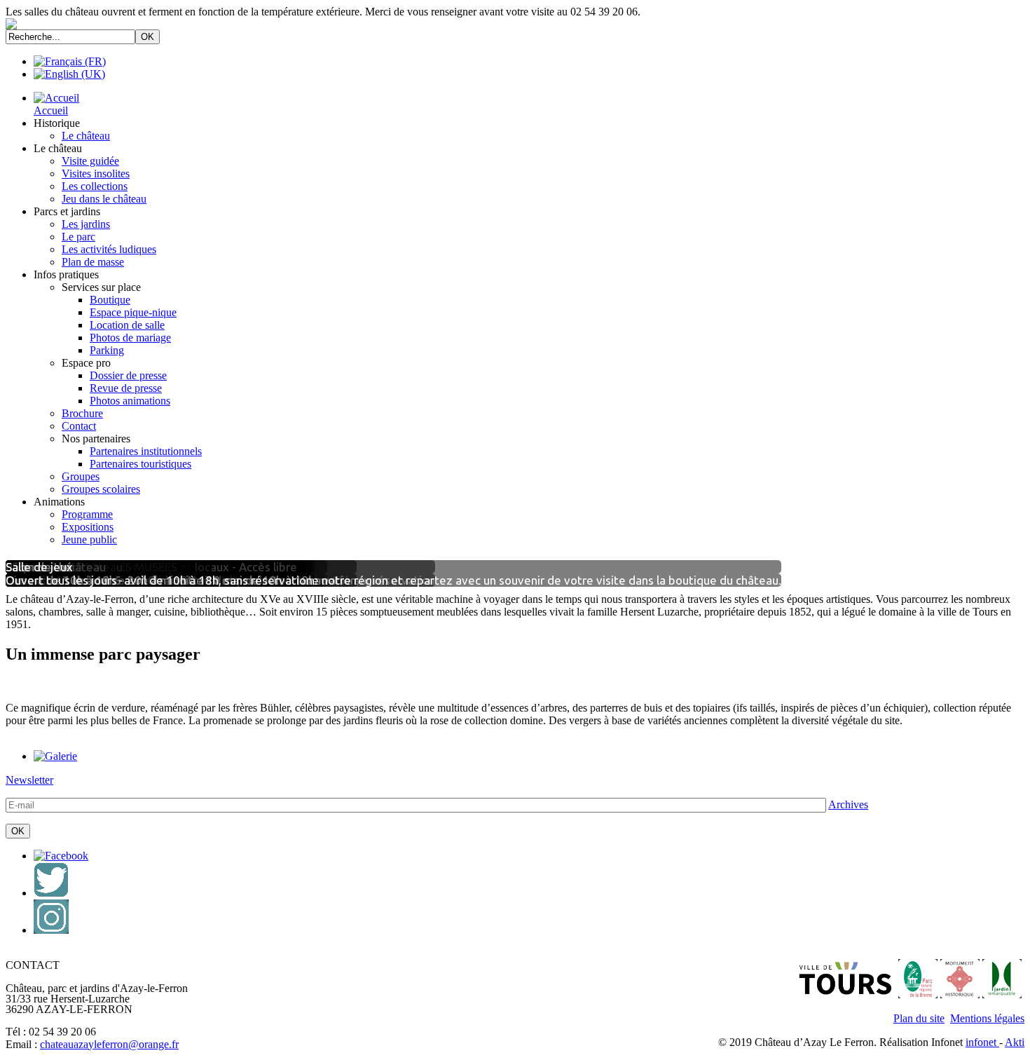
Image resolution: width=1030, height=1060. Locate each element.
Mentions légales (987, 1018)
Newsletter (29, 780)
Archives (848, 804)
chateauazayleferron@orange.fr (109, 1044)
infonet (982, 1042)
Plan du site (919, 1018)
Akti (1014, 1042)
